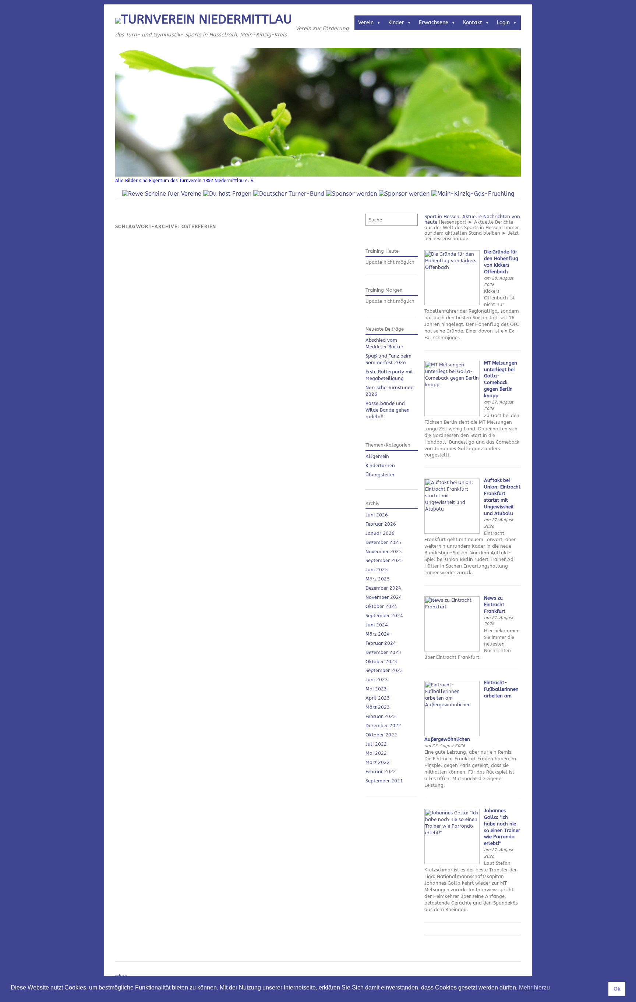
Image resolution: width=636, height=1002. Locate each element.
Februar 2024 (380, 643)
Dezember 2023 (383, 652)
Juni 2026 (376, 515)
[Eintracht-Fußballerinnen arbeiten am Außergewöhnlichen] (452, 734)
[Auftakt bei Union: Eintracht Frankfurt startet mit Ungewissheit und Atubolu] (452, 532)
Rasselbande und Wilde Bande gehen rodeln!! (387, 410)
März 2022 (377, 762)
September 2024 (384, 615)
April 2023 (377, 698)
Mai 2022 (376, 753)
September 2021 (384, 781)
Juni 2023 (376, 679)
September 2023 (384, 670)
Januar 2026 (380, 533)
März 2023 (377, 707)
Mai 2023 (376, 689)
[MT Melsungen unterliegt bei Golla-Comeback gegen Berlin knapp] (452, 414)
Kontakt (472, 22)
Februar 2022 (380, 771)
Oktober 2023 (381, 661)
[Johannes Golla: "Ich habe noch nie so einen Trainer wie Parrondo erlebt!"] (452, 862)
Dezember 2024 (383, 588)
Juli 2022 (376, 744)
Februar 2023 (380, 716)
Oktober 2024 (381, 606)
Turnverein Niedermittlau (206, 19)
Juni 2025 (376, 569)
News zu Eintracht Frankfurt (494, 604)
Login (503, 22)
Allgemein (377, 456)
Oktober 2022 (381, 735)
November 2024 (383, 597)
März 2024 (377, 634)
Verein (366, 22)
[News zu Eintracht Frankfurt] (452, 650)
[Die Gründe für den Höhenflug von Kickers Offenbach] (452, 303)
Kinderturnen (380, 465)
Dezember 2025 (383, 542)
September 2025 (384, 560)
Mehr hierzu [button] (534, 987)
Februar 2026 (380, 524)
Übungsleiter (380, 474)
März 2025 (377, 579)
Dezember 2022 (383, 725)
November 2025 (383, 551)
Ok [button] (617, 989)
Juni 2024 (376, 625)
